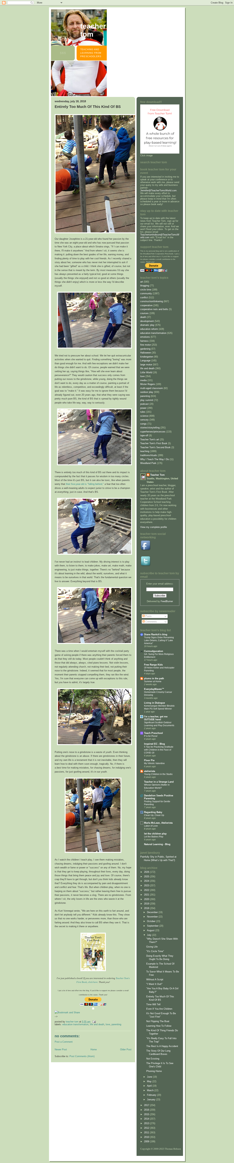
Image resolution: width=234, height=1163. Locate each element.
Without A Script (154, 979)
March (150, 1090)
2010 (147, 1137)
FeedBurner (167, 601)
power (143, 408)
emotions (145, 337)
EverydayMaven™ (154, 689)
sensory (144, 419)
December (152, 912)
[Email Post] (94, 1021)
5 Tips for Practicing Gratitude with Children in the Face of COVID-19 (158, 750)
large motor (146, 364)
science (144, 415)
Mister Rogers (147, 384)
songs (143, 423)
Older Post (125, 1049)
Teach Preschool (153, 733)
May (149, 1081)
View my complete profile (153, 527)
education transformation (75, 1024)
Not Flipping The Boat (157, 1021)
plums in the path (154, 678)
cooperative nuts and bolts (154, 309)
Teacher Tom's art (149, 439)
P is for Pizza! (150, 736)
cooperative (146, 305)
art (141, 281)
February (152, 1095)
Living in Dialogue (154, 702)
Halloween (145, 352)
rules (142, 411)
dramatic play (147, 325)
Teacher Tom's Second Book (155, 447)
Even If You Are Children (159, 1008)
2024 (147, 881)
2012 (147, 1128)
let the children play (155, 833)
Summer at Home (152, 681)
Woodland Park (148, 463)
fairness (144, 341)
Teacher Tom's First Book (153, 443)
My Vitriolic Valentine (154, 763)
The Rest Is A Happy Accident (162, 1046)
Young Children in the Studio (158, 774)
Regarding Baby (153, 812)
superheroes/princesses (152, 431)
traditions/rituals (148, 455)
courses (144, 313)
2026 (147, 872)
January (151, 1099)
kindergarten (146, 356)
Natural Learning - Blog (157, 844)
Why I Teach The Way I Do (154, 459)
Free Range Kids (153, 664)
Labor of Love (151, 826)
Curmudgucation (153, 651)
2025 (147, 876)
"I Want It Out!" (154, 984)
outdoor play (146, 392)
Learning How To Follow (158, 1025)
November (152, 916)
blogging (144, 285)
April (149, 1085)
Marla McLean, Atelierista (158, 822)
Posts (148, 616)
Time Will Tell (153, 1004)
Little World (146, 372)
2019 (147, 903)
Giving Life (152, 946)
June (150, 1076)
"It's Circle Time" (155, 951)
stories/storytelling (150, 427)
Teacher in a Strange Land (159, 781)
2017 (147, 1105)
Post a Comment (64, 1041)
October (151, 921)
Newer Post (61, 1049)
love (108, 1024)
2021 (147, 894)
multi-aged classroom (151, 388)
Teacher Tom (93, 30)
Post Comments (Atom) (82, 1056)
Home (93, 1049)
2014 (147, 1118)
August (151, 930)
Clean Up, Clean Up (154, 815)
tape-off (144, 435)
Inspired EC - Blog (154, 743)
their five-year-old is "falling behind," (85, 484)
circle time (145, 289)
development (147, 321)
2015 (147, 1114)
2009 (147, 1141)
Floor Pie (149, 760)
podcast (144, 404)
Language (145, 360)
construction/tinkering (151, 301)
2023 (147, 885)
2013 (147, 1123)
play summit (146, 400)
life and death (97, 1024)
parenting (116, 1024)
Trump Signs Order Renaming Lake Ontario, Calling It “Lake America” (159, 640)
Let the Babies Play (153, 836)
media (143, 380)
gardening (145, 348)
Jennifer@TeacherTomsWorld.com (158, 190)
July (149, 935)
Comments (151, 621)
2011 (147, 1132)
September (153, 925)
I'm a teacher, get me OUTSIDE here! (155, 718)
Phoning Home (154, 1071)
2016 (147, 1109)
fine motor (145, 344)
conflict (144, 297)
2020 (147, 899)
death (143, 317)
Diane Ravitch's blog (155, 634)
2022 (147, 890)
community (146, 293)
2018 (147, 908)
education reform (149, 329)
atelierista (149, 771)
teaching (144, 451)
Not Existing (152, 1058)
